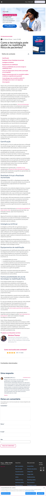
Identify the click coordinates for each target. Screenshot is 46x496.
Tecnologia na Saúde (6, 36)
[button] (2, 2)
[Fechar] (44, 487)
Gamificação (5, 58)
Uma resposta (6, 82)
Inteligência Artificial (8, 62)
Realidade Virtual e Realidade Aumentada (13, 60)
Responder (6, 395)
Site (2, 439)
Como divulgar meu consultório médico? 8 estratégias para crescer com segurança (13, 79)
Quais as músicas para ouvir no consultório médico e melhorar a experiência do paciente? (15, 75)
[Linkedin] (43, 470)
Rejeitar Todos (40, 493)
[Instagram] (43, 468)
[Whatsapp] (41, 468)
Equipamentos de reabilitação (10, 64)
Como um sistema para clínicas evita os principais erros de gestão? (15, 71)
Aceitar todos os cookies (30, 493)
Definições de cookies (6, 493)
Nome (2, 424)
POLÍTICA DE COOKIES (29, 490)
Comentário (4, 405)
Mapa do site (3, 466)
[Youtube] (41, 470)
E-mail (3, 431)
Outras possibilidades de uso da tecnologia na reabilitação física (14, 67)
